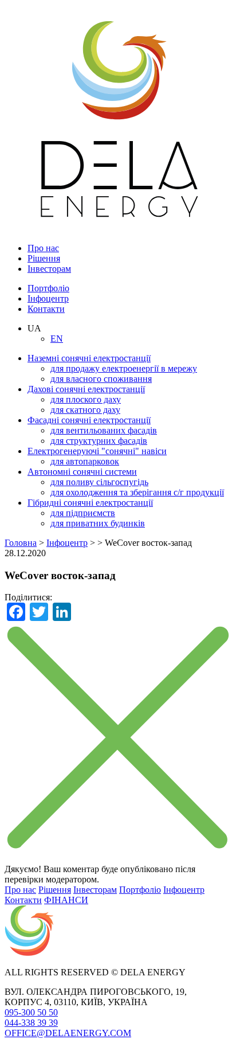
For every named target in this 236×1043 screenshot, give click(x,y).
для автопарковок (84, 461)
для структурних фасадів (98, 441)
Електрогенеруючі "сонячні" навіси (97, 451)
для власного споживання (101, 379)
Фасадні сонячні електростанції (89, 420)
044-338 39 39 (31, 1023)
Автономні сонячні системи (82, 471)
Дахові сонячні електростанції (86, 389)
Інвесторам (49, 269)
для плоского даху (85, 399)
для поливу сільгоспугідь (99, 482)
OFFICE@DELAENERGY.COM (68, 1033)
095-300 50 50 (31, 1012)
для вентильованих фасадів (103, 430)
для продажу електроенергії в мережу (123, 368)
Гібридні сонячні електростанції (90, 502)
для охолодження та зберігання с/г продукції (137, 492)
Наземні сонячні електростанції (89, 358)
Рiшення (43, 258)
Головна (21, 543)
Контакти (46, 309)
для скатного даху (85, 410)
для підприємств (82, 513)
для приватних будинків (97, 523)
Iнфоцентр (48, 298)
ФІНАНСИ (66, 900)
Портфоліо (48, 288)
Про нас (43, 248)
